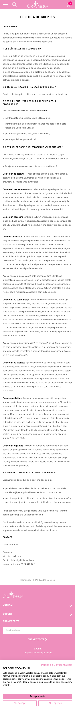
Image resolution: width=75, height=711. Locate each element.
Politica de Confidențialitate (56, 665)
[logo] (37, 4)
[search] (14, 4)
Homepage (25, 580)
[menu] (5, 4)
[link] (37, 594)
